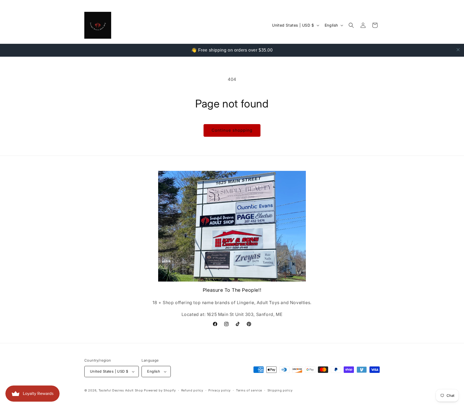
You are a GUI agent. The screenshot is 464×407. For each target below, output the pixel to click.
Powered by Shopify (160, 390)
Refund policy (192, 390)
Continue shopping (232, 130)
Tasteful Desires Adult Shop (121, 390)
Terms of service (249, 390)
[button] (351, 25)
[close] (458, 50)
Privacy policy (219, 390)
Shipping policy (280, 390)
